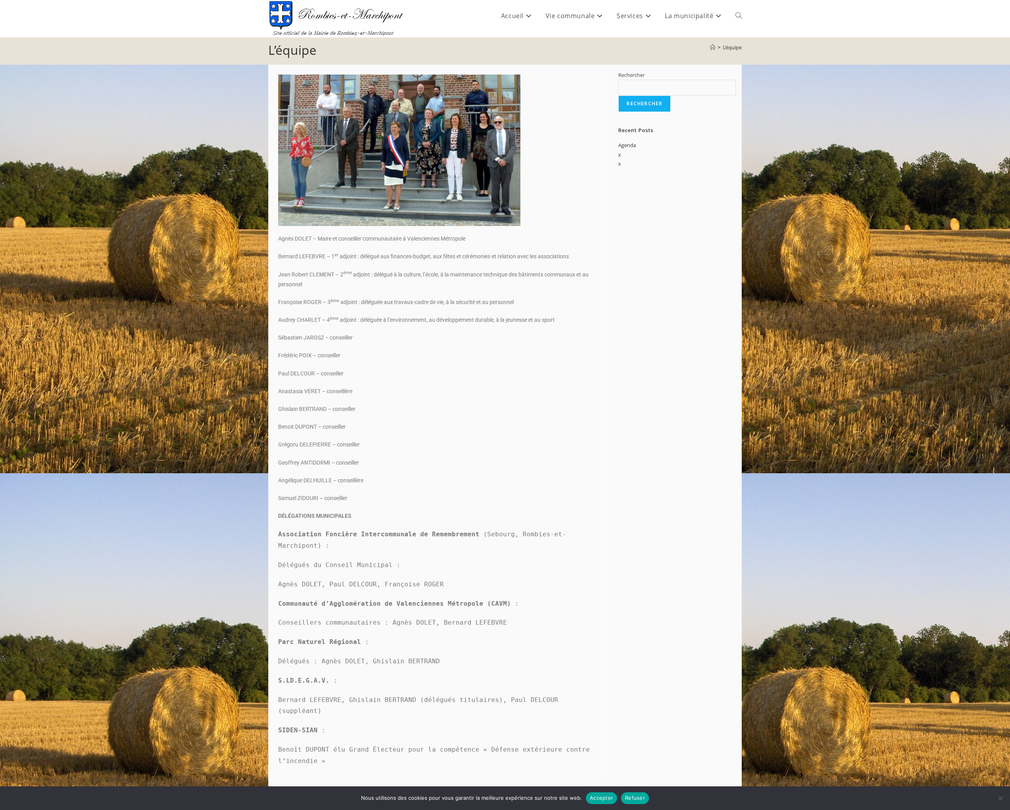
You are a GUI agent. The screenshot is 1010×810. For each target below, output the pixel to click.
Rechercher (631, 74)
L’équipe (732, 47)
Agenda (627, 145)
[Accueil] (712, 47)
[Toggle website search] (738, 16)
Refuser (635, 798)
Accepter (601, 798)
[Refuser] (1000, 798)
